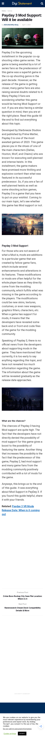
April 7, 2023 (26, 25)
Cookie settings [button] (10, 734)
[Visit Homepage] (22, 3)
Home (4, 11)
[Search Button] (42, 3)
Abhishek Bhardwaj (11, 25)
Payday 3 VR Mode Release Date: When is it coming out (21, 510)
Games (10, 11)
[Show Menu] (3, 3)
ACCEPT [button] (22, 733)
